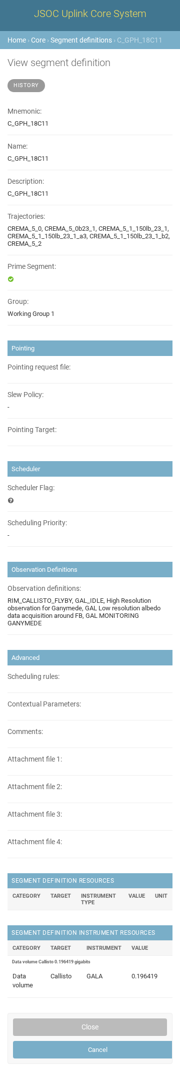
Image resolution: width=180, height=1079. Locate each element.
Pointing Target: (32, 430)
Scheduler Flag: (31, 488)
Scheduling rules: (34, 676)
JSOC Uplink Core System (90, 14)
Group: (18, 301)
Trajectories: (26, 216)
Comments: (25, 732)
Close (90, 1027)
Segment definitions (81, 40)
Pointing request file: (39, 367)
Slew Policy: (26, 395)
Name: (18, 146)
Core (38, 40)
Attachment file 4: (35, 842)
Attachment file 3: (35, 814)
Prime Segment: (32, 266)
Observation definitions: (44, 588)
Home (17, 40)
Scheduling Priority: (37, 523)
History (26, 85)
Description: (26, 181)
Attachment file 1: (35, 759)
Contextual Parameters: (44, 704)
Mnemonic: (25, 111)
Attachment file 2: (35, 787)
